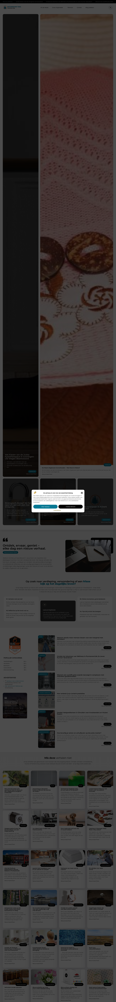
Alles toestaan (45, 506)
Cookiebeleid (57, 510)
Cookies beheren (70, 506)
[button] (82, 493)
